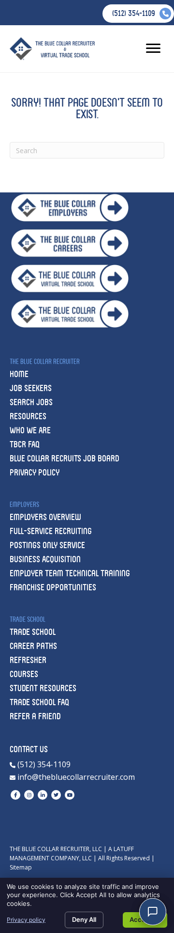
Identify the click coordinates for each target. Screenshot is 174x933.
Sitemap (21, 867)
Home (19, 374)
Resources (28, 416)
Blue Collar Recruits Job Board (64, 458)
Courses (24, 674)
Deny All (84, 919)
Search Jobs (31, 402)
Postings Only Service (47, 545)
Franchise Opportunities (53, 587)
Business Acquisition (45, 559)
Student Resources (43, 688)
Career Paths (33, 646)
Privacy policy (26, 919)
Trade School (33, 632)
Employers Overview (45, 517)
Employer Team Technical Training (70, 573)
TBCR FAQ (25, 444)
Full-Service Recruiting (51, 531)
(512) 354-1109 (43, 764)
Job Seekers (31, 388)
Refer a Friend (35, 716)
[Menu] (153, 48)
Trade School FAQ (39, 702)
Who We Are (30, 430)
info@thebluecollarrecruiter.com (75, 777)
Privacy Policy (34, 472)
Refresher (28, 660)
